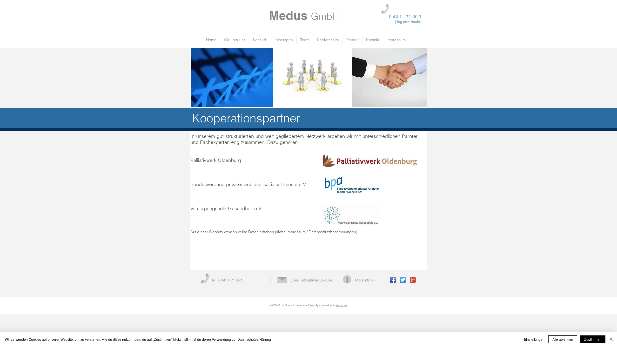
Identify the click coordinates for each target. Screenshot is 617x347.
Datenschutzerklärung (254, 339)
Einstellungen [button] (534, 339)
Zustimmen (592, 339)
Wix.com (341, 305)
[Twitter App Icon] (403, 280)
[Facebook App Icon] (393, 280)
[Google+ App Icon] (413, 280)
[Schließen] (611, 339)
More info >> (365, 280)
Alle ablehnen (562, 339)
